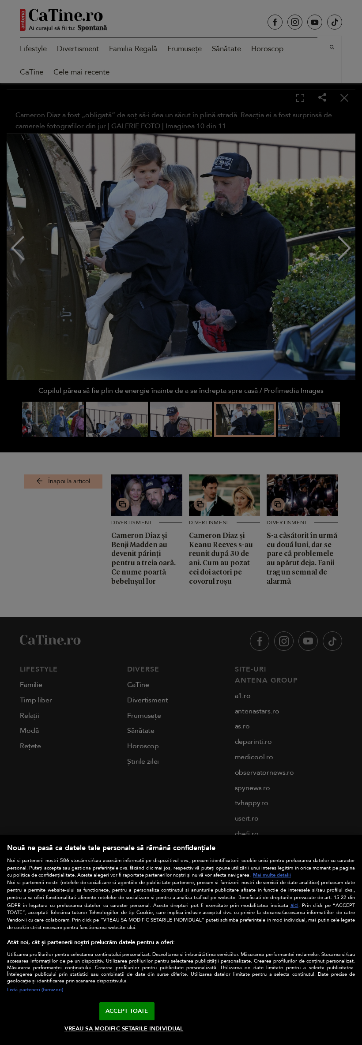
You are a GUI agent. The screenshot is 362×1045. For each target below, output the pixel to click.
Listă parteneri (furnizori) (35, 989)
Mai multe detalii (272, 875)
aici (294, 905)
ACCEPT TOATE (127, 1011)
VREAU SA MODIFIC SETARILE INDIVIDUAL (124, 1029)
